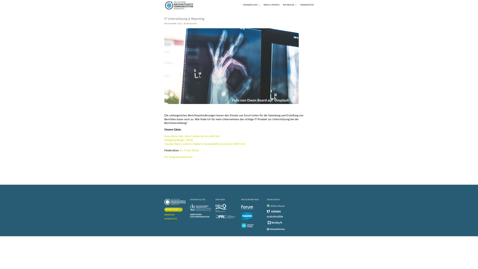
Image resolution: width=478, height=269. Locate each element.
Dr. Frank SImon (189, 150)
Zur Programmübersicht (178, 157)
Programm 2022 (173, 24)
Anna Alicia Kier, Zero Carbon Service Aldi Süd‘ (192, 136)
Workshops (190, 24)
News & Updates (272, 5)
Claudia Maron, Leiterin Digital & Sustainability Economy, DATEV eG (205, 144)
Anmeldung (172, 209)
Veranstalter (307, 5)
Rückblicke (288, 5)
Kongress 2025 (250, 5)
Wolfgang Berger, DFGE (178, 140)
